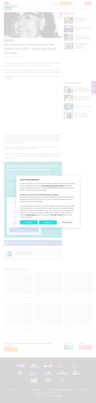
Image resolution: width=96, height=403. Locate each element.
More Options (67, 222)
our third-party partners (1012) (53, 186)
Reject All (48, 222)
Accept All (28, 222)
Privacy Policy (31, 215)
